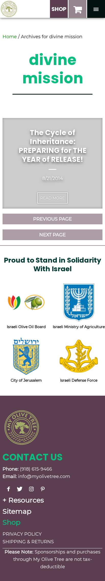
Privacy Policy (22, 534)
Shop (11, 522)
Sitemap (17, 511)
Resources (26, 500)
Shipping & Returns (28, 542)
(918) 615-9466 (36, 469)
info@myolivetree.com (44, 476)
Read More (52, 198)
